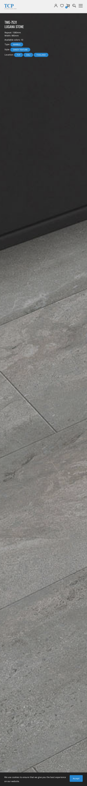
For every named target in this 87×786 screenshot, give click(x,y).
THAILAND (41, 55)
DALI (28, 55)
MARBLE (16, 44)
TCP (18, 55)
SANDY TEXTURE (20, 49)
